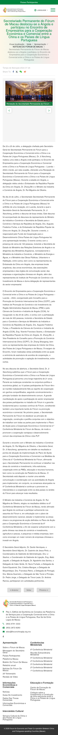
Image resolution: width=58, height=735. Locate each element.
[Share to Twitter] (17, 72)
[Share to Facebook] (13, 72)
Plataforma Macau (10, 658)
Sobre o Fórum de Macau (14, 647)
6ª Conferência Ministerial (41, 649)
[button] (53, 9)
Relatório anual (9, 665)
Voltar (28, 590)
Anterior (14, 590)
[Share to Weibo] (25, 72)
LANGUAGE (41, 10)
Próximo (43, 590)
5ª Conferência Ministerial (41, 657)
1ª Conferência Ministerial (41, 670)
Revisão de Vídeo (10, 676)
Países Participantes (29, 2)
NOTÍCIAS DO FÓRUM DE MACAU (28, 46)
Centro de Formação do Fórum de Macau (40, 688)
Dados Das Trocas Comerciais (10, 699)
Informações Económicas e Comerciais (14, 704)
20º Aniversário (9, 673)
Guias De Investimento (12, 695)
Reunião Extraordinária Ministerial (40, 653)
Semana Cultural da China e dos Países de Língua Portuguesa (15, 717)
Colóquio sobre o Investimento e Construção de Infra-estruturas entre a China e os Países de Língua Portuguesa (42, 696)
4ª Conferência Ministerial (41, 661)
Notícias (6, 691)
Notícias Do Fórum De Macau (12, 669)
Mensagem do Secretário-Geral (14, 651)
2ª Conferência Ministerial (41, 667)
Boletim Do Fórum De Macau (15, 662)
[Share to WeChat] (20, 72)
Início (29, 44)
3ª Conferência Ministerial (41, 664)
